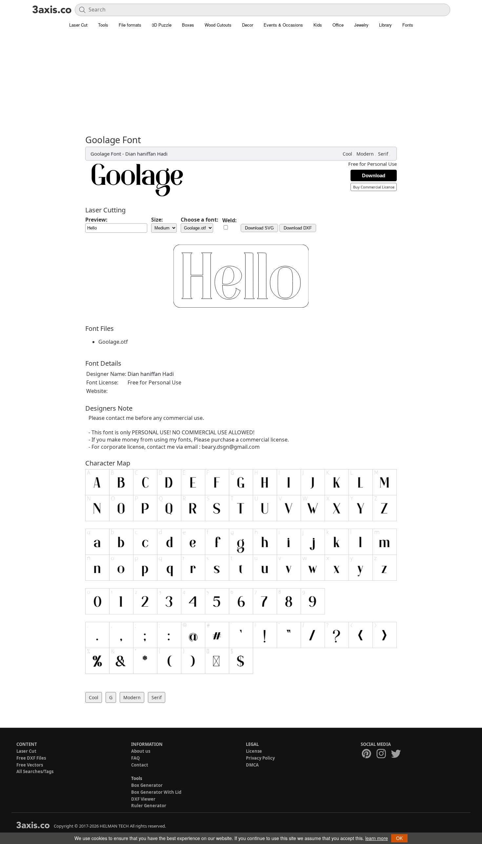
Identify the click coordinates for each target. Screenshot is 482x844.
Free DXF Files (31, 758)
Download (373, 175)
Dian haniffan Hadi (146, 153)
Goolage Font (105, 153)
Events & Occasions (283, 25)
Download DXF (298, 228)
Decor (247, 25)
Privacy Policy (260, 758)
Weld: (229, 220)
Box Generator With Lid (156, 792)
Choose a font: (199, 219)
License (254, 751)
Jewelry (361, 25)
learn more (376, 838)
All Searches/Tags (34, 771)
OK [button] (399, 838)
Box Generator (147, 785)
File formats (130, 25)
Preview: (96, 219)
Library (385, 25)
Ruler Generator (148, 806)
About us (140, 751)
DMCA (252, 765)
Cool (347, 154)
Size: (157, 219)
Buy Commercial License (373, 186)
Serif (383, 154)
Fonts (407, 25)
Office (338, 25)
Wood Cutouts (218, 25)
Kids (317, 25)
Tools (103, 25)
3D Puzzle (161, 25)
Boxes (188, 25)
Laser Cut (78, 25)
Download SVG (259, 228)
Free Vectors (29, 765)
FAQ (135, 758)
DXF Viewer (143, 799)
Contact (139, 765)
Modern (365, 154)
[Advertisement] (241, 85)
